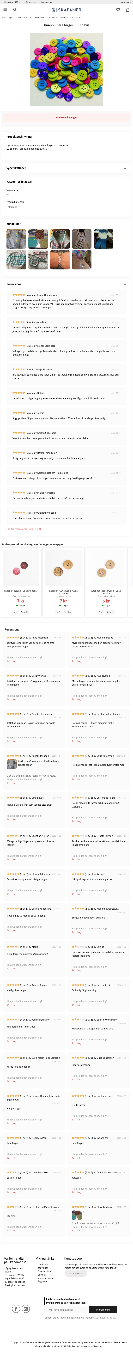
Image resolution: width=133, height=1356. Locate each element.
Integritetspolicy (46, 1278)
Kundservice (44, 1264)
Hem (4, 17)
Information (125, 2)
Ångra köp (43, 1281)
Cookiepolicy (44, 1271)
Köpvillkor (43, 1267)
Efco (8, 195)
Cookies (42, 1274)
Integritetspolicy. (107, 1317)
